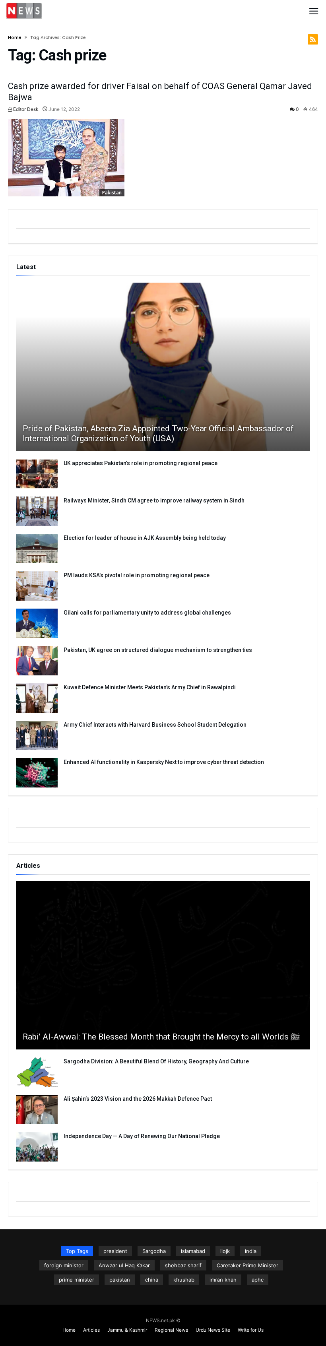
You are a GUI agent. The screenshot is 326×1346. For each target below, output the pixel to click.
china (151, 1279)
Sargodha (154, 1251)
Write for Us (251, 1330)
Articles (91, 1330)
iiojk (225, 1251)
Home (14, 37)
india (250, 1251)
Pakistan (112, 192)
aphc (258, 1279)
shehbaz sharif (183, 1265)
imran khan (223, 1279)
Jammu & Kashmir (127, 1330)
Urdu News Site (213, 1330)
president (115, 1251)
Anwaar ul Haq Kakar (124, 1265)
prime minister (76, 1279)
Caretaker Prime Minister (247, 1265)
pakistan (119, 1279)
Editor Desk (25, 109)
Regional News (171, 1330)
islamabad (193, 1251)
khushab (183, 1279)
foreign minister (63, 1265)
